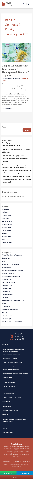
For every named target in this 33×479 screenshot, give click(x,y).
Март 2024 (5, 239)
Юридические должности (10, 410)
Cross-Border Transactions (11, 78)
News (4, 303)
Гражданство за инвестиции (11, 355)
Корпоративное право (10, 390)
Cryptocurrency (7, 279)
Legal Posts (6, 291)
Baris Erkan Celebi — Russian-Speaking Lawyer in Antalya (14, 420)
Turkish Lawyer (26, 461)
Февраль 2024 (7, 242)
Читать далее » (7, 108)
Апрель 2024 (6, 236)
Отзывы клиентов (8, 425)
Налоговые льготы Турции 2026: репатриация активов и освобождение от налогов (16, 158)
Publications (6, 306)
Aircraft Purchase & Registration (12, 255)
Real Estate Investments (10, 309)
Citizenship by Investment (10, 264)
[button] (28, 4)
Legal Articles (6, 288)
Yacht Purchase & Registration (12, 322)
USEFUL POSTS (7, 315)
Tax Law (4, 312)
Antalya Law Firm (7, 461)
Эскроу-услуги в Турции (10, 358)
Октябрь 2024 (6, 230)
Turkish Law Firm (17, 461)
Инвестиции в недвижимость (12, 366)
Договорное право (9, 386)
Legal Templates (7, 294)
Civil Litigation (6, 267)
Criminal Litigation (8, 273)
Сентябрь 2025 (7, 224)
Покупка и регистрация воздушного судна (15, 373)
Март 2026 (5, 218)
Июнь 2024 (5, 233)
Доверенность (7, 406)
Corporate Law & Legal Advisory (12, 270)
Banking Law (6, 258)
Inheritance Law (7, 285)
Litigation (5, 297)
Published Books (8, 432)
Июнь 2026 (5, 209)
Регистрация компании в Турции (12, 362)
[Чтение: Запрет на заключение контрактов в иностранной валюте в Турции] (16, 52)
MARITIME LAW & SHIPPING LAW (13, 300)
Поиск (4, 127)
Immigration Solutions (9, 282)
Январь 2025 (6, 227)
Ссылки (5, 428)
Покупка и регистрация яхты (11, 369)
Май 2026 (5, 212)
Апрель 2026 (6, 215)
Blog (3, 261)
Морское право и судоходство (12, 397)
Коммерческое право (10, 382)
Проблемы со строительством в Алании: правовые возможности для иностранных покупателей (16, 179)
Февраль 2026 (7, 221)
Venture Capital (7, 318)
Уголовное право (9, 393)
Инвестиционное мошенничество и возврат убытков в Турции (13, 350)
